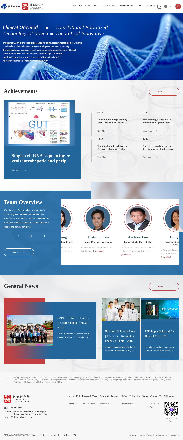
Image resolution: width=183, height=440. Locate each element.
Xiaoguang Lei (159, 237)
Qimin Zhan (120, 237)
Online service (161, 435)
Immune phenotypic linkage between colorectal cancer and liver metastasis (112, 122)
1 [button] (5, 236)
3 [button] (31, 236)
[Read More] (69, 257)
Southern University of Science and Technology (88, 380)
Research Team (91, 5)
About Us (73, 403)
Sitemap (133, 435)
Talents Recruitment (130, 403)
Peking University (58, 380)
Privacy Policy (146, 435)
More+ (160, 92)
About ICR (77, 5)
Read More (16, 170)
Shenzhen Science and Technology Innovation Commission (78, 377)
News (140, 5)
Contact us (175, 435)
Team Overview (88, 403)
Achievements (105, 403)
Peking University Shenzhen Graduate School (32, 377)
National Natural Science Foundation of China (43, 382)
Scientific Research (108, 5)
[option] (91, 46)
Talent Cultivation (127, 5)
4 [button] (44, 236)
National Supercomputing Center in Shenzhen (123, 377)
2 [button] (18, 236)
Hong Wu (80, 237)
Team (152, 407)
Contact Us (150, 5)
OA (159, 6)
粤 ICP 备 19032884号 (66, 435)
